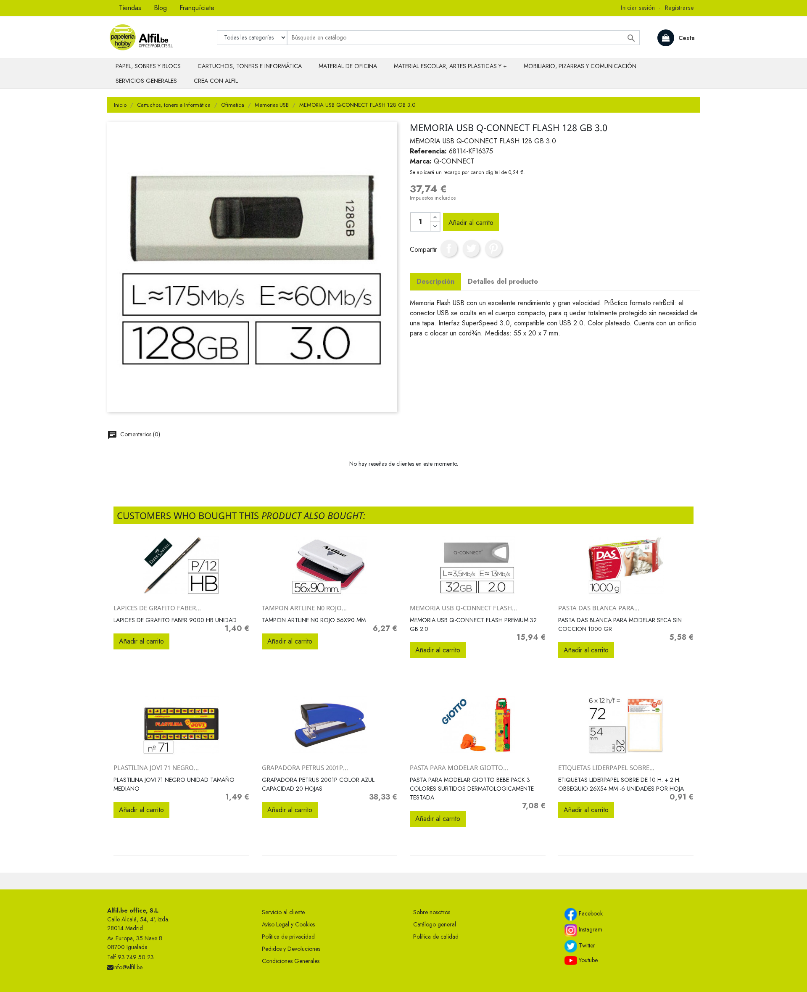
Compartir (448, 248)
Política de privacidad (288, 936)
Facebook (590, 913)
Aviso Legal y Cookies (288, 924)
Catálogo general (434, 924)
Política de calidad (436, 936)
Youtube (587, 960)
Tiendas (130, 8)
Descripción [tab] (435, 281)
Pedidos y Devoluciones (291, 949)
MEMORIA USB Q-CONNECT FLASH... (463, 608)
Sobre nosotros (431, 912)
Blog (160, 8)
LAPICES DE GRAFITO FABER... (157, 608)
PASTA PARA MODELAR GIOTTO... (459, 767)
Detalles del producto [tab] (503, 281)
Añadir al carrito (470, 222)
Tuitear (471, 248)
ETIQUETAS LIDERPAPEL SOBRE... (606, 767)
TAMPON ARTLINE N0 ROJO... (304, 608)
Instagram (589, 929)
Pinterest (493, 248)
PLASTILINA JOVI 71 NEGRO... (156, 767)
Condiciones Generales (290, 961)
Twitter (586, 945)
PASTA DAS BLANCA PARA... (598, 608)
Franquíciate (196, 8)
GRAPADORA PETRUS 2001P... (305, 767)
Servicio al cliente (283, 912)
